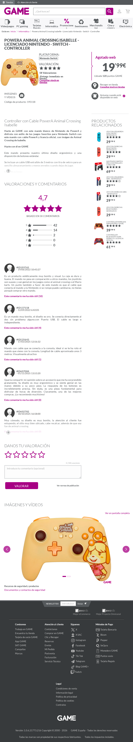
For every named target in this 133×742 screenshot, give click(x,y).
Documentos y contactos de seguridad (24, 590)
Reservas (49, 641)
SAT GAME (20, 645)
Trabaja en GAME (24, 629)
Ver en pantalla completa (117, 513)
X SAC (78, 635)
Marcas (19, 653)
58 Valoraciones (47, 73)
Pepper (104, 640)
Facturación (50, 657)
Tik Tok (79, 656)
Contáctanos (51, 629)
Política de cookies (65, 700)
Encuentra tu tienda (25, 633)
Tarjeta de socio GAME (26, 637)
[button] (109, 11)
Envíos (48, 645)
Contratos (61, 704)
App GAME (20, 641)
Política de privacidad (66, 696)
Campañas (20, 649)
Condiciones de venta (66, 688)
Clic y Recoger (52, 637)
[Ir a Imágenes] (21, 95)
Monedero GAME (109, 650)
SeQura (104, 645)
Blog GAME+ (82, 666)
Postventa (50, 653)
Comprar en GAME (54, 633)
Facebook (80, 645)
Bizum (103, 635)
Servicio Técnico (52, 661)
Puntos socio (106, 656)
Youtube (79, 650)
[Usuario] (119, 11)
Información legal (64, 692)
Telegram (80, 661)
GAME (16, 11)
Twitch (78, 672)
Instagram (80, 640)
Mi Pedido (50, 649)
